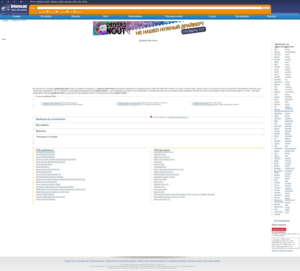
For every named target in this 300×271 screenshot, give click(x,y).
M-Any (287, 94)
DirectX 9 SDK (159, 164)
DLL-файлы (46, 16)
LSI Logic (288, 89)
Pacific (287, 166)
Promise (288, 202)
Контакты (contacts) (195, 261)
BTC (275, 180)
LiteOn (287, 82)
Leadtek (288, 72)
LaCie (287, 62)
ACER (276, 72)
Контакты (271, 16)
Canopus (277, 187)
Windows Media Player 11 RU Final (166, 174)
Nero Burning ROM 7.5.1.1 (163, 152)
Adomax (277, 92)
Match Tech (289, 111)
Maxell (287, 116)
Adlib (276, 89)
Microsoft (288, 126)
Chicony (277, 197)
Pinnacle (288, 183)
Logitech (288, 87)
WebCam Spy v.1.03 (161, 184)
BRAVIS (277, 175)
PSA (286, 205)
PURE (287, 210)
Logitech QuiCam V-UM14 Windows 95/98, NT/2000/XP (56, 159)
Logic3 (287, 84)
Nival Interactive (290, 148)
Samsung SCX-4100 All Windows (48, 169)
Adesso (277, 84)
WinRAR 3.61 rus (160, 154)
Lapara (287, 67)
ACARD (277, 67)
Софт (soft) (110, 261)
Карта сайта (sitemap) (212, 261)
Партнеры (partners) (157, 261)
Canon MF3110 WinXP (44, 164)
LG (286, 79)
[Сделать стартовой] (16, 2)
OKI (286, 156)
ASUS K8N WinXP (42, 167)
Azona (276, 156)
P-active (288, 163)
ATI (275, 138)
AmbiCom (277, 118)
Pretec (287, 193)
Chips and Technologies (279, 200)
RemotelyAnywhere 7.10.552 (164, 177)
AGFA (276, 99)
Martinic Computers (289, 107)
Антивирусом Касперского (178, 117)
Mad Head (288, 99)
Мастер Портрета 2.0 (162, 199)
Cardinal (277, 192)
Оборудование (135, 16)
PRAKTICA (289, 191)
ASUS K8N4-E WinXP (44, 172)
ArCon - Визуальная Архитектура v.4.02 (169, 169)
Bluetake (277, 168)
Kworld (287, 57)
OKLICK (288, 158)
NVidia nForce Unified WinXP (46, 182)
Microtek (288, 131)
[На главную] (4, 2)
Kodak (287, 49)
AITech (276, 102)
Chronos (277, 204)
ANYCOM (277, 126)
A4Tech (277, 57)
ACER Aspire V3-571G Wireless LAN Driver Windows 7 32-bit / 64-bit (60, 189)
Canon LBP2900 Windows (45, 157)
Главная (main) (70, 261)
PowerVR (288, 188)
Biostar (276, 166)
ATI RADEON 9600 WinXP (45, 152)
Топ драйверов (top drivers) (177, 261)
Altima (276, 116)
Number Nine (289, 151)
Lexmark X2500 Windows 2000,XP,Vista (50, 197)
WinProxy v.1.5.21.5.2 (162, 157)
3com (276, 47)
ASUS (276, 136)
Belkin (276, 161)
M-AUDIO (288, 97)
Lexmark (288, 77)
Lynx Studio (289, 92)
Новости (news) (143, 261)
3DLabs (277, 52)
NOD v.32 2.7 (159, 182)
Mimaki (287, 133)
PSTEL (287, 207)
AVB (275, 146)
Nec (286, 146)
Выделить (275, 250)
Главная (16, 16)
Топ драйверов (242, 16)
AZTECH (277, 158)
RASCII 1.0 (158, 162)
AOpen (276, 128)
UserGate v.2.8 (159, 187)
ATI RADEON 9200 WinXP (45, 154)
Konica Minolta (290, 52)
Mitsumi (287, 138)
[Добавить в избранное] (10, 2)
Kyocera (288, 59)
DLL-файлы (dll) (82, 261)
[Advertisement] (14, 88)
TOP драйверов (44, 150)
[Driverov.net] (13, 10)
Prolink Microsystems (290, 199)
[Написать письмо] (23, 2)
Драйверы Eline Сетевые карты (129, 103)
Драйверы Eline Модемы (51, 103)
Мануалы (75, 16)
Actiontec (277, 79)
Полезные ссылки (173, 16)
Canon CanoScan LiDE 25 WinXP (48, 184)
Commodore (278, 211)
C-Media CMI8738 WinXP (45, 194)
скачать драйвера (279, 232)
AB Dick (277, 59)
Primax (287, 196)
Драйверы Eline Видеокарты (203, 104)
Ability (276, 62)
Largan (287, 69)
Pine (286, 181)
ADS (276, 94)
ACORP (277, 77)
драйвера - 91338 (42, 1)
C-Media (277, 182)
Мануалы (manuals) (97, 261)
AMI (275, 123)
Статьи (212, 16)
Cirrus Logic (278, 206)
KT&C (287, 54)
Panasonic (289, 171)
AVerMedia (278, 148)
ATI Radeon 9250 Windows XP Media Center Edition (55, 187)
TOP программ (162, 150)
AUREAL (277, 141)
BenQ (276, 163)
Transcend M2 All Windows (45, 199)
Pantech (288, 173)
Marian (287, 104)
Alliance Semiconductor (279, 110)
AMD (276, 121)
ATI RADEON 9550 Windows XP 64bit (49, 177)
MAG (287, 102)
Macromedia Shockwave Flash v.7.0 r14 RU (169, 197)
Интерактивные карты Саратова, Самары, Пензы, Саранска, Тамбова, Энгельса (184, 194)
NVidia (287, 153)
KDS (286, 47)
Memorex (288, 123)
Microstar (288, 128)
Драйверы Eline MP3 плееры (53, 104)
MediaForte (289, 121)
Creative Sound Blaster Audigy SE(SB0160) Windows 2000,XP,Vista (60, 179)
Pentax (287, 176)
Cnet (276, 209)
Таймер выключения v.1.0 (163, 172)
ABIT (276, 64)
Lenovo (287, 74)
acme (276, 74)
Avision (276, 151)
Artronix (277, 131)
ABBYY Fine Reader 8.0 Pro (164, 159)
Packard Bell (289, 168)
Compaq (277, 214)
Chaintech (278, 195)
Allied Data (278, 113)
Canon (276, 185)
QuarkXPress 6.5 (160, 167)
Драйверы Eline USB (200, 103)
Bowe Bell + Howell (278, 171)
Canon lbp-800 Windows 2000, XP (48, 174)
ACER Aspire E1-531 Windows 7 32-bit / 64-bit (52, 192)
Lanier (287, 64)
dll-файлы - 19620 (57, 1)
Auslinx (276, 143)
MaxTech (288, 118)
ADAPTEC (278, 82)
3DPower (277, 54)
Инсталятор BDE (160, 189)
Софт (105, 16)
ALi (275, 107)
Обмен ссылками (286, 250)
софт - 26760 (82, 1)
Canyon (277, 190)
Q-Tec (287, 212)
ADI (275, 87)
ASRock (277, 133)
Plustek (287, 186)
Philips (287, 178)
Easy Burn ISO (159, 192)
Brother (277, 177)
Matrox (287, 113)
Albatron (277, 104)
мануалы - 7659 (70, 1)
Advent (276, 97)
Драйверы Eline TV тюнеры (128, 104)
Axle (275, 153)
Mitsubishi (288, 136)
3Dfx (276, 49)
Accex (276, 69)
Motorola (288, 141)
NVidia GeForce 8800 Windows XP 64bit (50, 162)
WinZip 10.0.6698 (160, 179)
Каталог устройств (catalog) (125, 261)
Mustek (287, 143)
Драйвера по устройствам (50, 119)
